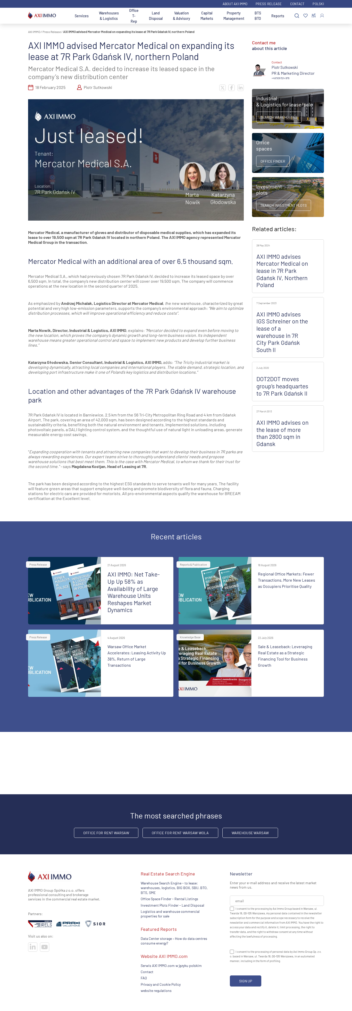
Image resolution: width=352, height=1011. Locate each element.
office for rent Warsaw (106, 833)
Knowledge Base (190, 637)
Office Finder (273, 161)
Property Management (233, 16)
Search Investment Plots (284, 205)
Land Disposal (156, 16)
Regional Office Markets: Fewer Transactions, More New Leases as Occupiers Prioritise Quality (286, 580)
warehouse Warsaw (250, 833)
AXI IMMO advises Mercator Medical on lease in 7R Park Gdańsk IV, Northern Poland (282, 270)
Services (82, 16)
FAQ (144, 978)
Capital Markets (206, 16)
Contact (297, 4)
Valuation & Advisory (181, 16)
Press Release (269, 4)
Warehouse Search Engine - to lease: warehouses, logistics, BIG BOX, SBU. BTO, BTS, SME (174, 888)
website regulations (156, 990)
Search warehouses (279, 117)
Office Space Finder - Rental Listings (169, 899)
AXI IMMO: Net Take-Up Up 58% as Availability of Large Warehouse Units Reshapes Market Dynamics (133, 592)
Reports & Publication (193, 564)
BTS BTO (258, 16)
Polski (318, 4)
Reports (277, 16)
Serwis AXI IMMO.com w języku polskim (171, 965)
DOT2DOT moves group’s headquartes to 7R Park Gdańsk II (282, 386)
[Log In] (322, 16)
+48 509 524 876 (280, 78)
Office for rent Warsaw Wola (180, 833)
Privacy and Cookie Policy (161, 984)
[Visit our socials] (32, 947)
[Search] (297, 15)
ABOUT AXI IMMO (235, 4)
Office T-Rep (134, 15)
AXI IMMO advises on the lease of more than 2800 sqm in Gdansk (282, 433)
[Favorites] (305, 16)
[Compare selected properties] (314, 16)
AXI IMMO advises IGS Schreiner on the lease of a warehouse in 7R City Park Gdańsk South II (282, 332)
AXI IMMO (34, 32)
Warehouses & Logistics (109, 16)
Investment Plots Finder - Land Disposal (172, 905)
